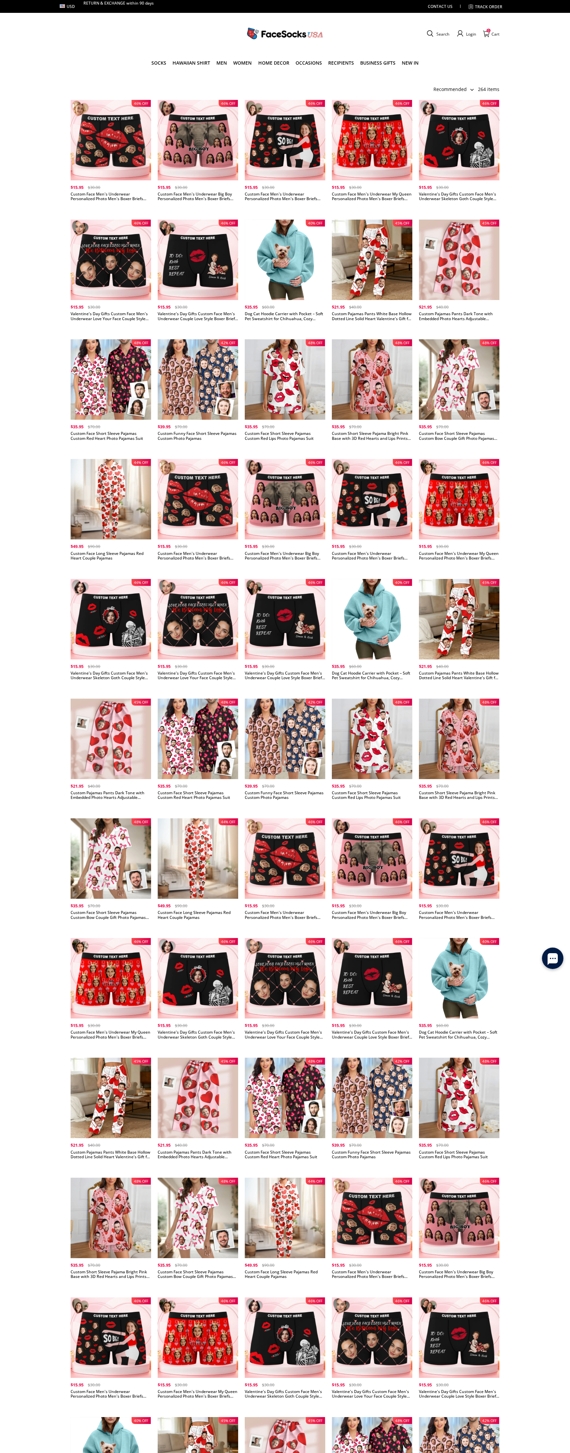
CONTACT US (440, 6)
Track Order (488, 7)
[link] (158, 63)
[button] (437, 34)
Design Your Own (110, 209)
